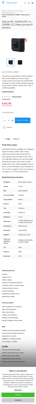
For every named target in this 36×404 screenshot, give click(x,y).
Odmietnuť (18, 400)
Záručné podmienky (8, 291)
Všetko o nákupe (7, 280)
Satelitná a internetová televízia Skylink (14, 331)
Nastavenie (18, 390)
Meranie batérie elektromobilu (11, 350)
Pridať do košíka (22, 120)
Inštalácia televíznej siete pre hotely (13, 353)
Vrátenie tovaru (6, 277)
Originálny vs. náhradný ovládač (11, 339)
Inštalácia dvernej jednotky (10, 318)
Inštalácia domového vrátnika (11, 356)
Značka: (6, 99)
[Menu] (32, 3)
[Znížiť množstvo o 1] (4, 120)
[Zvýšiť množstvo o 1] (12, 120)
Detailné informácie (8, 92)
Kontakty (4, 274)
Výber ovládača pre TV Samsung (11, 307)
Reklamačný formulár (8, 297)
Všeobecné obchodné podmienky (12, 283)
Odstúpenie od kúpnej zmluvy (11, 294)
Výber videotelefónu (8, 312)
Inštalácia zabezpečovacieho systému (13, 362)
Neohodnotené (17, 96)
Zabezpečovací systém (9, 336)
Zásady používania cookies (10, 288)
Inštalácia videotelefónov (9, 315)
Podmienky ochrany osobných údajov (13, 285)
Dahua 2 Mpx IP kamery (25, 182)
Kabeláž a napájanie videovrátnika (12, 321)
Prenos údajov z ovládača (9, 342)
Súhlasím (18, 395)
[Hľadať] (24, 2)
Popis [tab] (8, 139)
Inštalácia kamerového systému (11, 359)
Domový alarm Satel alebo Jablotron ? (13, 333)
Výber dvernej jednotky (9, 309)
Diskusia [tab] (16, 139)
